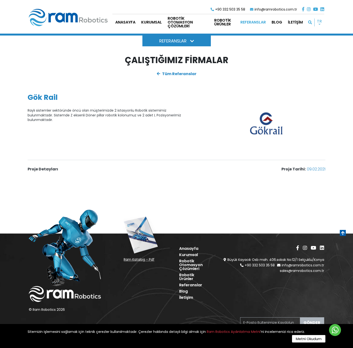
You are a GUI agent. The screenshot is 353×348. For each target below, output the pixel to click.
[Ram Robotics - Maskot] (65, 248)
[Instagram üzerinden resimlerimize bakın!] (309, 9)
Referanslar (190, 285)
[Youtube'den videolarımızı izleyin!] (315, 9)
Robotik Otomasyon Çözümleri (191, 264)
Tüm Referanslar (178, 74)
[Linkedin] (322, 9)
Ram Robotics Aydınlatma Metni (233, 331)
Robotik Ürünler (186, 277)
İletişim (186, 297)
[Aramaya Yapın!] (310, 22)
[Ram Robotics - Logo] (68, 17)
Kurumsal (188, 255)
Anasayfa (188, 248)
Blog (183, 291)
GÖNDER (312, 322)
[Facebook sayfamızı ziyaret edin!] (303, 9)
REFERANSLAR (173, 41)
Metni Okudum (309, 338)
